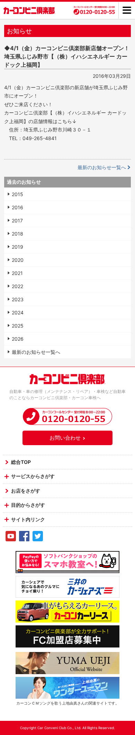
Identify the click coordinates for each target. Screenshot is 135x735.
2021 (17, 273)
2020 (18, 260)
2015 (17, 194)
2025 (18, 326)
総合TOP (21, 462)
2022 (17, 286)
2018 (17, 234)
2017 (17, 220)
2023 (18, 299)
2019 (17, 247)
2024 (18, 312)
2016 (17, 207)
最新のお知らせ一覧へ (102, 167)
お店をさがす (25, 491)
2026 (18, 339)
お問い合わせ (65, 437)
